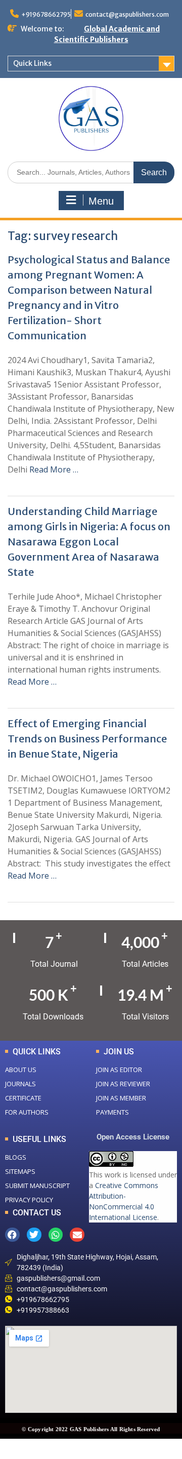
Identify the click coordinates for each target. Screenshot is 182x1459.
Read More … (53, 469)
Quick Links (32, 63)
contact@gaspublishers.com (127, 14)
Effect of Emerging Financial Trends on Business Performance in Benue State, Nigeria (87, 738)
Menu (101, 201)
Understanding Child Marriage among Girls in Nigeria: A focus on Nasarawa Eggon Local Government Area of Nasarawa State (89, 541)
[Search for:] (91, 172)
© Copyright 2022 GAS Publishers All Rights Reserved (91, 1429)
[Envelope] (77, 1235)
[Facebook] (12, 1235)
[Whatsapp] (56, 1235)
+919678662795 (46, 14)
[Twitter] (34, 1235)
